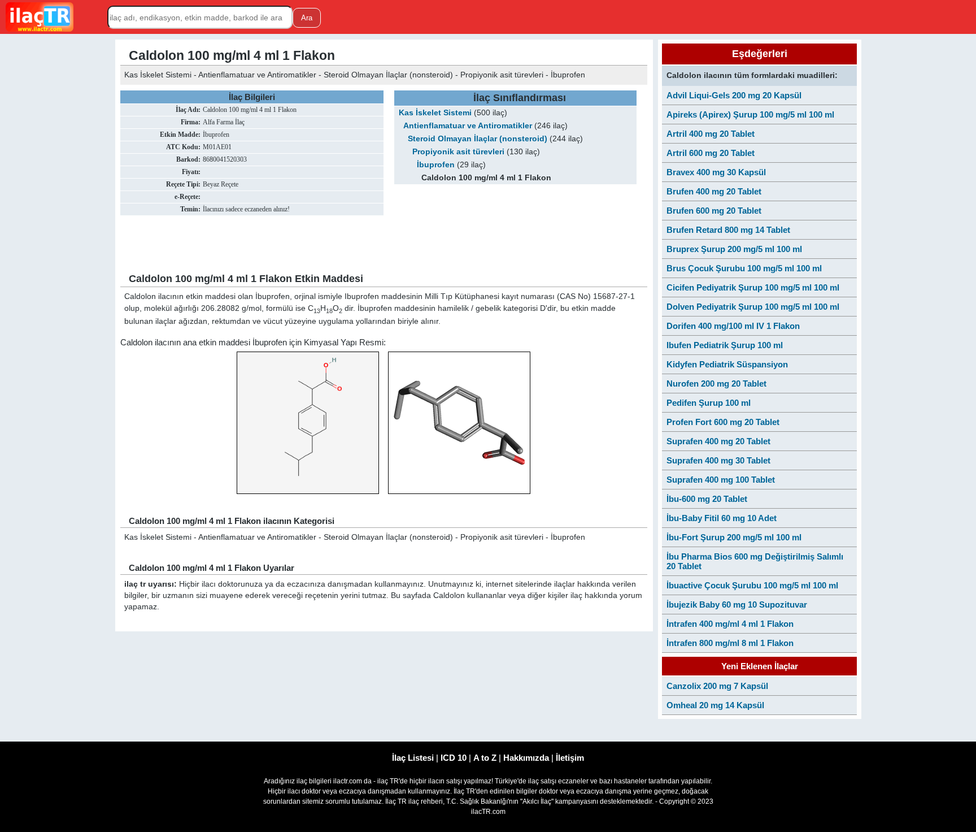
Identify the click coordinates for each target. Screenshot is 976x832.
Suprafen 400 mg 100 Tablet (720, 479)
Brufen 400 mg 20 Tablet (713, 191)
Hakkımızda (526, 757)
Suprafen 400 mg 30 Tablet (718, 460)
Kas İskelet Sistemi (435, 113)
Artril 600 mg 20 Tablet (710, 153)
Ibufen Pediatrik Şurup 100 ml (724, 345)
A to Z (484, 757)
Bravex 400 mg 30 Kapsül (716, 172)
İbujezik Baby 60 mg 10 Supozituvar (736, 604)
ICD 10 (454, 757)
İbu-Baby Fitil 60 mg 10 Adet (721, 518)
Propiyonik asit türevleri (458, 152)
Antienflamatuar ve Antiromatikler (467, 126)
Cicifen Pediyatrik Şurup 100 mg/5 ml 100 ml (752, 287)
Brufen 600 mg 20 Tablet (713, 210)
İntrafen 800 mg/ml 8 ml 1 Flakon (730, 643)
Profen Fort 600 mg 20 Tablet (722, 422)
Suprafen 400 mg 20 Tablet (718, 441)
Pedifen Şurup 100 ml (708, 403)
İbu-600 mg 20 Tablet (706, 499)
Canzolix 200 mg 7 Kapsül (717, 686)
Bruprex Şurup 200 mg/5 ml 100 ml (734, 249)
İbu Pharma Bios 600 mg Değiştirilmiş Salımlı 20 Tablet (754, 561)
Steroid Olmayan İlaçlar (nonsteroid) (477, 139)
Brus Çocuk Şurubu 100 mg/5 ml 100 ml (744, 268)
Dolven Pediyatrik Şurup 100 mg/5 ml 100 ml (752, 306)
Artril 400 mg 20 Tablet (710, 133)
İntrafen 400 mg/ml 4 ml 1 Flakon (730, 624)
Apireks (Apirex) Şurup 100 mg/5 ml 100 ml (750, 114)
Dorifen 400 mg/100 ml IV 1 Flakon (733, 326)
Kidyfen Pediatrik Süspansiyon (727, 364)
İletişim (570, 757)
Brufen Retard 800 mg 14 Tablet (728, 230)
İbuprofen (436, 165)
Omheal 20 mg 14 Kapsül (715, 705)
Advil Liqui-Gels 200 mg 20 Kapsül (733, 95)
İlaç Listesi (413, 757)
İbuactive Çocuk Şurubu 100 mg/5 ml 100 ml (752, 585)
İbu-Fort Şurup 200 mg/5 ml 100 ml (733, 537)
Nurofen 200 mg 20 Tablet (716, 383)
